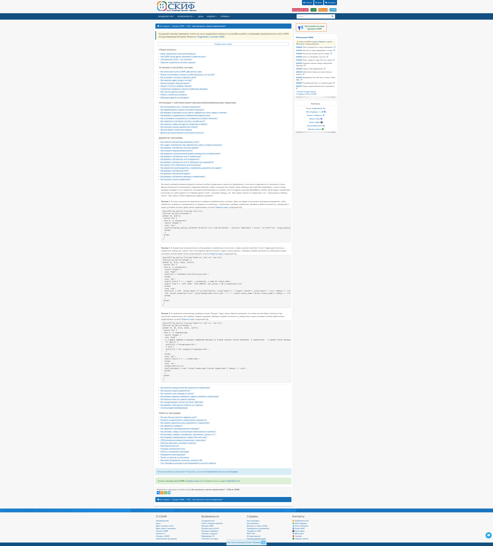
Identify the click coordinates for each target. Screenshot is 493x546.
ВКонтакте (299, 534)
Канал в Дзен (315, 122)
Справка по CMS (254, 531)
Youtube (298, 536)
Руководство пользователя (258, 528)
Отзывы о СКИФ (162, 536)
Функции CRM (207, 526)
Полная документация (256, 539)
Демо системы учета (164, 526)
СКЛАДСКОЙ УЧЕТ (166, 16)
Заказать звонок (315, 129)
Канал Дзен (300, 531)
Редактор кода (221, 207)
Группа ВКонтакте (315, 126)
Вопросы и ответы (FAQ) (257, 526)
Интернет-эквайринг (209, 531)
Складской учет (207, 521)
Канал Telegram (301, 526)
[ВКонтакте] (158, 492)
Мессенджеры (312, 112)
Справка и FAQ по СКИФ (306, 94)
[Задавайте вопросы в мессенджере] (489, 538)
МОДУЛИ (211, 16)
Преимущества (162, 521)
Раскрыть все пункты (223, 44)
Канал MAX (300, 528)
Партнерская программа (166, 539)
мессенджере (232, 472)
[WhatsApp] (165, 492)
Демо (320, 3)
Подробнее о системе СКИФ (210, 37)
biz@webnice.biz (214, 472)
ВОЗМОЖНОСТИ (185, 16)
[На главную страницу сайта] (176, 6)
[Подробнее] (334, 47)
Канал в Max (314, 119)
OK (263, 543)
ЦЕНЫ (200, 16)
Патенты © (160, 534)
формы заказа (193, 481)
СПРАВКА (224, 16)
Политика (256, 542)
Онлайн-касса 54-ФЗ (210, 528)
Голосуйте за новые (209, 539)
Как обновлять (253, 523)
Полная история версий (306, 92)
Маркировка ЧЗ (207, 536)
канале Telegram (318, 42)
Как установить (253, 521)
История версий (253, 536)
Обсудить (332, 3)
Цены (158, 523)
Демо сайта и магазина (166, 528)
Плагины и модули (209, 534)
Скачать (309, 3)
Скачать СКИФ (162, 531)
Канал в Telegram (314, 115)
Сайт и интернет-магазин (212, 523)
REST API (251, 534)
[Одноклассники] (161, 492)
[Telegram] (169, 492)
